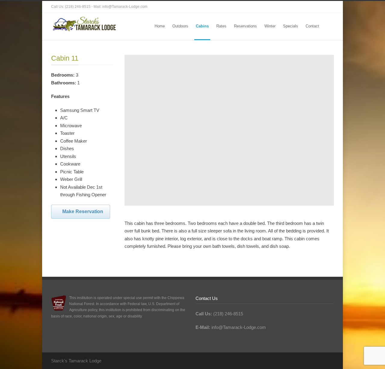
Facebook (316, 7)
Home (160, 26)
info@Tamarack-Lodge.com (124, 7)
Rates (221, 26)
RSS (328, 7)
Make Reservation (82, 211)
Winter (270, 26)
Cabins (202, 26)
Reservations (245, 26)
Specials (290, 26)
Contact (312, 26)
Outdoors (180, 26)
